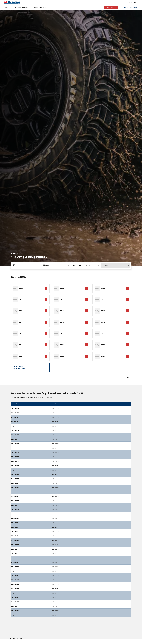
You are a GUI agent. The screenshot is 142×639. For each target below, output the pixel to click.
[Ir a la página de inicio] (12, 2)
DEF (128, 377)
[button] (39, 265)
